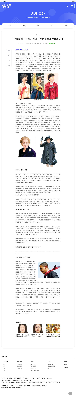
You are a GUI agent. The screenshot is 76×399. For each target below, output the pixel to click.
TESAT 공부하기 (51, 366)
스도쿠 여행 (33, 368)
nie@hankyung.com (24, 382)
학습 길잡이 (19, 366)
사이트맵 (32, 378)
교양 (66, 25)
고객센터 (37, 378)
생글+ (32, 362)
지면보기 (66, 362)
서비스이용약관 (26, 378)
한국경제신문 (12, 386)
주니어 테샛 (50, 368)
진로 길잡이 (19, 368)
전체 (10, 25)
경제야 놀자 (33, 364)
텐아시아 (38, 386)
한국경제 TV (19, 386)
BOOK (33, 386)
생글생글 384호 (52, 43)
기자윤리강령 (9, 378)
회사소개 (3, 378)
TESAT (49, 362)
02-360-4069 (48, 378)
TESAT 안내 (50, 364)
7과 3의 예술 (33, 366)
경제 (24, 25)
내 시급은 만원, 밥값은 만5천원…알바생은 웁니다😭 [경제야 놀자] (53, 336)
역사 (38, 25)
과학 (52, 25)
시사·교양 (38, 14)
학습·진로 (19, 362)
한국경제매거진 (27, 386)
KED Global (44, 386)
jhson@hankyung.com (35, 247)
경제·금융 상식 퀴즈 (35, 370)
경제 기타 (18, 322)
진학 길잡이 (19, 364)
